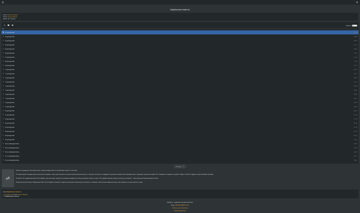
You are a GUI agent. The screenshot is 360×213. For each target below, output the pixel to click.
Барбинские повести (14, 192)
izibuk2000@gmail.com (182, 205)
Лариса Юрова (12, 17)
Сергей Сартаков (12, 15)
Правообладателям (180, 211)
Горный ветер (8, 194)
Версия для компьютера (180, 208)
